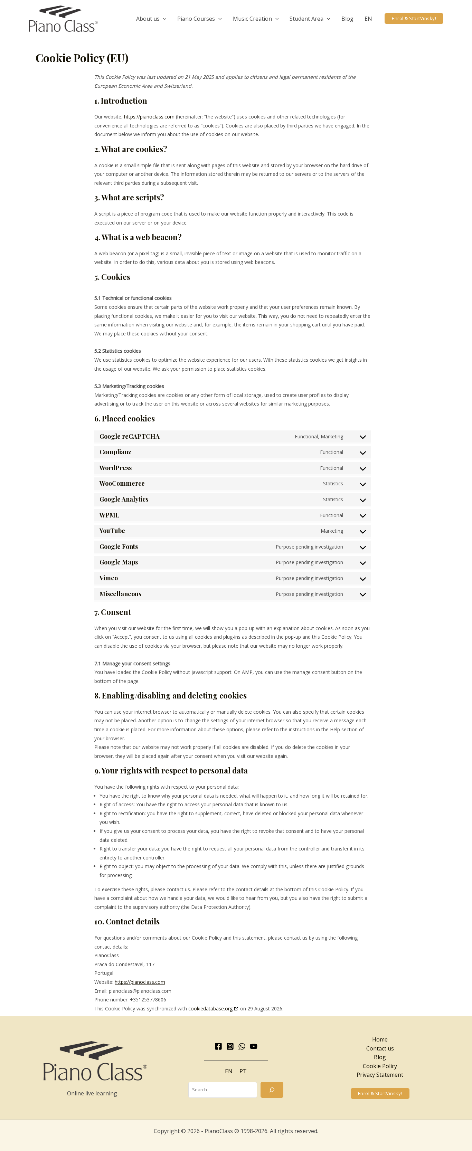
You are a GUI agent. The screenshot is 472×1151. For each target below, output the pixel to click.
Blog (380, 1057)
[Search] (272, 1090)
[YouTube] (253, 1046)
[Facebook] (218, 1046)
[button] (163, 19)
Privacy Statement (380, 1074)
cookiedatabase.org (210, 1008)
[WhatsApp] (242, 1046)
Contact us (380, 1048)
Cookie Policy (380, 1066)
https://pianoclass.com (149, 116)
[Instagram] (230, 1046)
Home (380, 1039)
